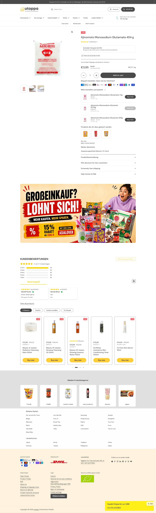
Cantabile (29, 429)
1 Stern (22, 277)
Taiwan (55, 446)
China (110, 442)
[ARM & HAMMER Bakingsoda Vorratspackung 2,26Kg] (106, 133)
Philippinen (84, 446)
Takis (55, 429)
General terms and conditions (61, 479)
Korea (55, 442)
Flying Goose (85, 419)
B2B (21, 482)
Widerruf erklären (59, 496)
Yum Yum (111, 422)
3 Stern (22, 272)
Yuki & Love (112, 429)
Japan (28, 442)
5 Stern (22, 267)
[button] (83, 75)
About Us (23, 484)
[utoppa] (29, 9)
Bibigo (28, 419)
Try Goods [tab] (67, 310)
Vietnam (29, 446)
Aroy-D (55, 419)
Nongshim (111, 419)
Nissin (28, 425)
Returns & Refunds (26, 490)
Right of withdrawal (57, 489)
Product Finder (25, 479)
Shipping (91, 62)
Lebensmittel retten (27, 495)
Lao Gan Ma (57, 415)
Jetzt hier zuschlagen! (114, 507)
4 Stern (22, 270)
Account (115, 9)
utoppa (36, 509)
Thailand (83, 442)
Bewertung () (33, 282)
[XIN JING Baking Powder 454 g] (95, 133)
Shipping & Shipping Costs (29, 487)
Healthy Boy (57, 425)
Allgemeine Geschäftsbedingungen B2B (60, 483)
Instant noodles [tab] (52, 310)
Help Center (24, 476)
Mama (83, 422)
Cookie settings (56, 492)
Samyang (84, 415)
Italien (110, 446)
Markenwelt (77, 24)
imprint (53, 476)
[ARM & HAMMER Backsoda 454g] (85, 133)
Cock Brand (84, 429)
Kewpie (110, 415)
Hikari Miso (29, 432)
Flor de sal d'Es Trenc (33, 415)
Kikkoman (29, 422)
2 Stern (22, 275)
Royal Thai (56, 422)
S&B (82, 425)
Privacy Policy (55, 487)
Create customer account (29, 493)
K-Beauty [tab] (26, 310)
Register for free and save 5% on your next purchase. (92, 462)
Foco (109, 425)
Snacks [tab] (37, 310)
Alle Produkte (89, 24)
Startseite (65, 24)
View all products (27, 303)
